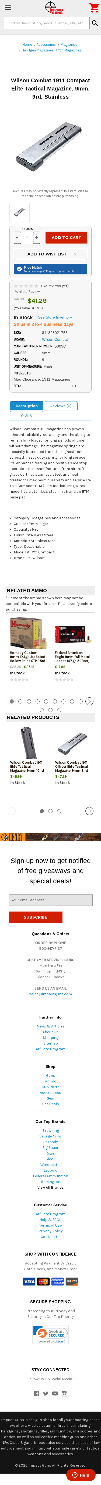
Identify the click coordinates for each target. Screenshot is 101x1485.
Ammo (50, 1081)
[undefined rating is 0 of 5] (26, 286)
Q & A (26, 415)
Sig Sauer (50, 1147)
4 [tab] (38, 701)
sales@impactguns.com (50, 994)
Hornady (50, 1142)
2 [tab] (20, 701)
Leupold (50, 1170)
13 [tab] (59, 710)
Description (27, 405)
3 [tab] (29, 701)
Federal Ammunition (50, 1176)
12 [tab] (50, 710)
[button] (50, 1334)
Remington (50, 1181)
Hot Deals (50, 1104)
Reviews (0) (61, 405)
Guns (50, 1075)
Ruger (51, 1153)
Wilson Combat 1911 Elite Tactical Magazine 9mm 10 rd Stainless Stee (27, 768)
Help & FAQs (50, 1219)
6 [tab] (55, 701)
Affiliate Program (50, 1049)
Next (89, 701)
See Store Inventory (55, 317)
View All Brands (50, 1187)
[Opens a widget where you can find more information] (81, 1475)
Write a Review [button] (27, 291)
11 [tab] (42, 710)
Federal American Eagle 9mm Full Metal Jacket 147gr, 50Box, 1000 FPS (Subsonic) (72, 659)
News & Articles (51, 1026)
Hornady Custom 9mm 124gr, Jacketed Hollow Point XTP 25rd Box (27, 659)
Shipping (50, 1037)
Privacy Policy (51, 1231)
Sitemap (50, 1043)
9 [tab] (81, 701)
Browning (50, 1130)
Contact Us (51, 1236)
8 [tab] (72, 701)
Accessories (50, 1092)
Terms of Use (50, 1225)
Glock (50, 1159)
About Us (50, 1032)
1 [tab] (42, 811)
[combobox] (47, 23)
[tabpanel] (28, 654)
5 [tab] (46, 701)
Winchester (50, 1164)
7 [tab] (63, 701)
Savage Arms (50, 1136)
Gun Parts (51, 1087)
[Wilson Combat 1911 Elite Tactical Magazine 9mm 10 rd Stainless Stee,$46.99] (28, 744)
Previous (12, 701)
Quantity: (28, 229)
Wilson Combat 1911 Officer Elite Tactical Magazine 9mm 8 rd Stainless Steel (71, 768)
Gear (51, 1098)
